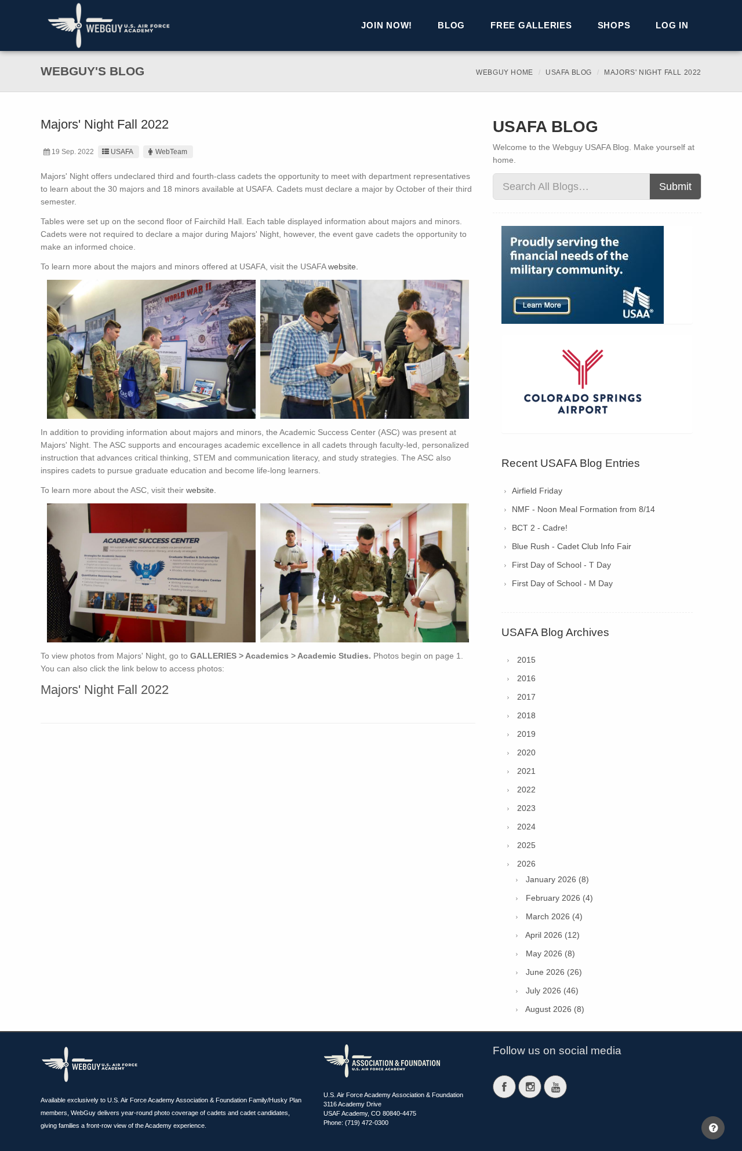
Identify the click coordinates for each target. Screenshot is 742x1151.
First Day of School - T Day (561, 564)
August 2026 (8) (554, 1009)
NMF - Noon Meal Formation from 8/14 (583, 509)
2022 (526, 789)
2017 (526, 696)
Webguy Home (504, 72)
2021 (526, 771)
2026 (526, 863)
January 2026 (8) (557, 879)
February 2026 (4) (559, 897)
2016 (526, 678)
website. (343, 266)
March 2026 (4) (554, 916)
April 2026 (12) (552, 935)
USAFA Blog (568, 72)
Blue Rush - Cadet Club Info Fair (571, 546)
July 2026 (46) (552, 990)
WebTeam (171, 152)
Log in (672, 25)
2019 (526, 734)
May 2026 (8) (550, 953)
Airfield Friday (537, 490)
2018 (526, 715)
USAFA (122, 152)
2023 (526, 808)
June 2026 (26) (554, 972)
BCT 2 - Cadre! (540, 527)
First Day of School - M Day (562, 583)
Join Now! (386, 25)
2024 (526, 826)
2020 (526, 752)
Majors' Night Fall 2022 (105, 689)
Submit (675, 186)
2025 (526, 845)
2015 (526, 659)
